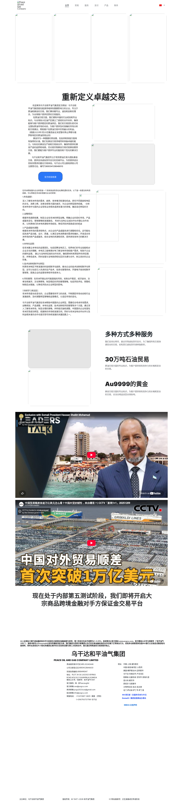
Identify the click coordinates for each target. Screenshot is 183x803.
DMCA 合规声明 (130, 705)
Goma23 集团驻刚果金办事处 (134, 698)
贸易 (77, 5)
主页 (67, 5)
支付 (96, 5)
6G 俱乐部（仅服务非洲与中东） (135, 695)
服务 (87, 5)
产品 (106, 5)
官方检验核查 (50, 177)
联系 (116, 5)
